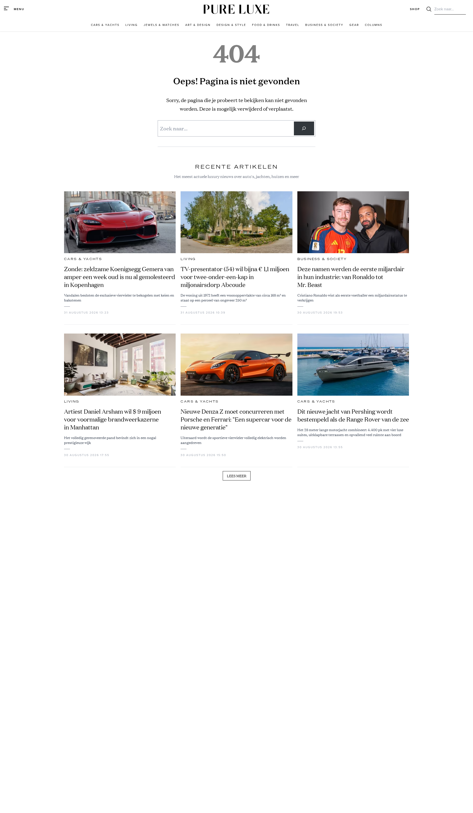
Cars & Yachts (83, 259)
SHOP (415, 9)
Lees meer (236, 475)
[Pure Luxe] (236, 9)
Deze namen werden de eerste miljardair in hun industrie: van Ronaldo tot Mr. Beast (350, 277)
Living (188, 259)
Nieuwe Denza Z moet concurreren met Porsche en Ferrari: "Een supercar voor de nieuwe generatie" (236, 419)
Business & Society (322, 259)
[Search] (304, 128)
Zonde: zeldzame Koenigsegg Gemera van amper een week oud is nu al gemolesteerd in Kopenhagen (119, 277)
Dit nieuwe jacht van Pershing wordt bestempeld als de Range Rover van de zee (353, 415)
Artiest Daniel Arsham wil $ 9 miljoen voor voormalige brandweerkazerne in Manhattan (112, 419)
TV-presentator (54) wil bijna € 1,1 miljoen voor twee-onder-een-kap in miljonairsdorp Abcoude (235, 277)
